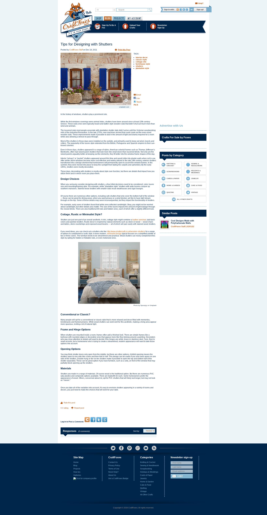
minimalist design (114, 234)
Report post (79, 408)
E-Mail (146, 448)
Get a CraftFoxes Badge (118, 478)
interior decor (142, 57)
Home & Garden (147, 482)
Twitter (184, 9)
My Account (134, 18)
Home (75, 462)
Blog (75, 465)
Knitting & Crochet (147, 462)
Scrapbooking (146, 469)
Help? (200, 3)
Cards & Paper (146, 475)
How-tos (76, 472)
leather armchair (139, 220)
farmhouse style (143, 64)
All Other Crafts (146, 495)
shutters (139, 66)
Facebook (181, 9)
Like (138, 98)
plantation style (142, 68)
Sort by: (136, 431)
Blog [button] (108, 18)
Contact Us (113, 462)
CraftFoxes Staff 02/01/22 (182, 227)
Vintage (143, 491)
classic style (141, 60)
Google (187, 9)
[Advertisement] (109, 411)
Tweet (138, 102)
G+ (137, 448)
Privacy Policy (114, 465)
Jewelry (143, 478)
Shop (98, 18)
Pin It (136, 105)
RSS (154, 448)
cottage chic (141, 62)
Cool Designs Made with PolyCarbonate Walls (182, 222)
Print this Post (124, 50)
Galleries (77, 475)
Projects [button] (118, 18)
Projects (76, 469)
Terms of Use (113, 469)
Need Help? (113, 472)
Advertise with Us (171, 125)
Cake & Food (145, 485)
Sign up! (200, 9)
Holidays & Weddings (149, 472)
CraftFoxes (177, 9)
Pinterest (129, 448)
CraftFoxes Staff (76, 50)
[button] (133, 26)
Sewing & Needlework (149, 465)
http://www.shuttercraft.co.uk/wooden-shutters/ (126, 231)
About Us (112, 475)
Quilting (143, 488)
